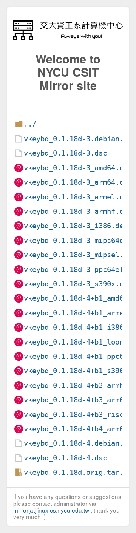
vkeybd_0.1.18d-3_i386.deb (76, 225)
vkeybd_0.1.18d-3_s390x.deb (78, 284)
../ (30, 124)
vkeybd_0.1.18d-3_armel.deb (78, 197)
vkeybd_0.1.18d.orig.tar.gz (78, 472)
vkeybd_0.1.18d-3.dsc (65, 153)
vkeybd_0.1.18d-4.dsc (65, 458)
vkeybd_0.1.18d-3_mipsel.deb (80, 254)
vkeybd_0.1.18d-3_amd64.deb (78, 168)
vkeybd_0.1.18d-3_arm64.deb (78, 182)
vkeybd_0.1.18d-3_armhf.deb (78, 211)
